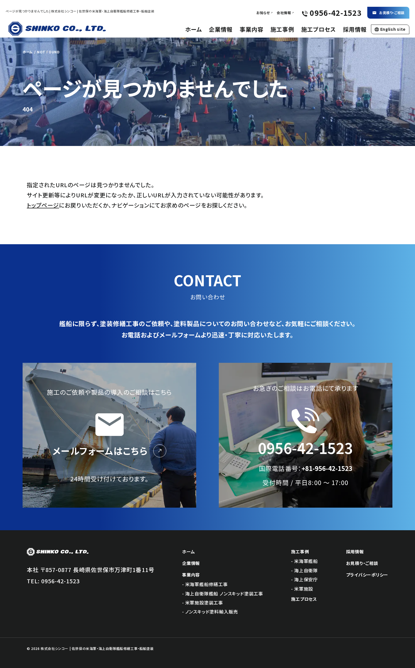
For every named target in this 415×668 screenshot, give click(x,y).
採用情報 (355, 29)
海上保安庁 (306, 579)
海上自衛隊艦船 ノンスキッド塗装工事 (224, 593)
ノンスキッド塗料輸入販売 (211, 611)
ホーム (193, 29)
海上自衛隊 (306, 570)
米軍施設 (303, 588)
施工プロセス (318, 29)
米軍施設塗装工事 (204, 602)
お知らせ (263, 12)
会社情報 (284, 12)
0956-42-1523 (60, 581)
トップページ (43, 205)
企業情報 (221, 29)
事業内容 (251, 29)
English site (393, 29)
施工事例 (282, 29)
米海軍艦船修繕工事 (206, 584)
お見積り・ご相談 (392, 12)
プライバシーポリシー (367, 575)
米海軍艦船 (306, 561)
